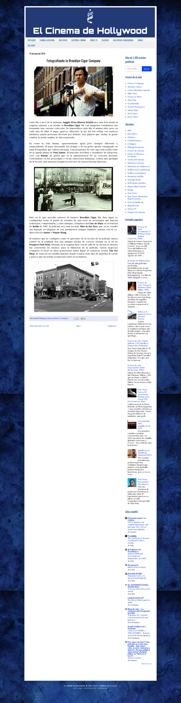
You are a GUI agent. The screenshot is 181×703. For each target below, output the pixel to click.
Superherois (133, 205)
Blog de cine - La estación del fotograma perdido (139, 611)
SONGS (140, 40)
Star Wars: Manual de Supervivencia (138, 197)
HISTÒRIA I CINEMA (78, 40)
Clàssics (131, 137)
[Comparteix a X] (79, 318)
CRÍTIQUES (32, 40)
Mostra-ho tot (147, 664)
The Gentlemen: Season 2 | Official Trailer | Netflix (138, 540)
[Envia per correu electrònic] (75, 318)
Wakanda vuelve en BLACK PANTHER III (137, 577)
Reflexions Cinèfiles (137, 183)
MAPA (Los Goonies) (137, 567)
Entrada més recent (39, 326)
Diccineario (133, 565)
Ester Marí (133, 117)
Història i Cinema (136, 163)
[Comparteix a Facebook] (82, 318)
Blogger (113, 686)
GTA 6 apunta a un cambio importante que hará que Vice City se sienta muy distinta (138, 526)
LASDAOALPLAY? (136, 598)
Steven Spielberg (135, 202)
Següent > (112, 326)
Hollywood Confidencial (139, 169)
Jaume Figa (133, 110)
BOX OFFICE (63, 40)
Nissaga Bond (134, 179)
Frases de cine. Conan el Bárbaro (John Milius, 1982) (144, 286)
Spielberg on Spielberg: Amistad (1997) (145, 452)
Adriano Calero (135, 87)
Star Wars (132, 193)
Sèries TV (132, 209)
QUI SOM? (31, 45)
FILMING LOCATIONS (47, 40)
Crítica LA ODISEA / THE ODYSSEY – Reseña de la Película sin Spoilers (139, 633)
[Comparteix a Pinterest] (84, 318)
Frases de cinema (136, 150)
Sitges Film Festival (137, 186)
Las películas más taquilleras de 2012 (144, 424)
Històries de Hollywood (139, 166)
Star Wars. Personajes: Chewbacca (143, 481)
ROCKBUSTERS (135, 573)
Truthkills (132, 536)
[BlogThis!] (77, 318)
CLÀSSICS (105, 40)
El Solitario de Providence (134, 550)
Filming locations (45, 318)
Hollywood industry (137, 173)
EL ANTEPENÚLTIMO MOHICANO (138, 586)
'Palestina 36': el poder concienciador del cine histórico (138, 617)
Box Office (132, 134)
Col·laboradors (134, 140)
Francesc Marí (134, 96)
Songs (130, 190)
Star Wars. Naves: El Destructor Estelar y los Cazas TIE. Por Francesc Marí (138, 395)
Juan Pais (132, 100)
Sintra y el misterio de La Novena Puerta (144, 315)
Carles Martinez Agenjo (139, 90)
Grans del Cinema (136, 159)
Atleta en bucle (134, 658)
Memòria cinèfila (135, 176)
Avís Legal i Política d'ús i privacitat (91, 688)
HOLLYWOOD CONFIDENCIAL (123, 40)
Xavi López (133, 113)
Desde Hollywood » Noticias (137, 627)
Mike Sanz (132, 93)
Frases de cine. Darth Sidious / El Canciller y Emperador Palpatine (138, 343)
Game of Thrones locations (136, 155)
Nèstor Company (61, 318)
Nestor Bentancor (136, 107)
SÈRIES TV (94, 40)
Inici (78, 326)
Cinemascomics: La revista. (137, 519)
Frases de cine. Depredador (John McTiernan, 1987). (136, 367)
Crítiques (132, 144)
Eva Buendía (133, 103)
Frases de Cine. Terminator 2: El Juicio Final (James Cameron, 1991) (139, 233)
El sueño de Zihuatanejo (139, 260)
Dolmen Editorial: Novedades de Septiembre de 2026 (137, 556)
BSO (130, 130)
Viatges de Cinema (136, 212)
